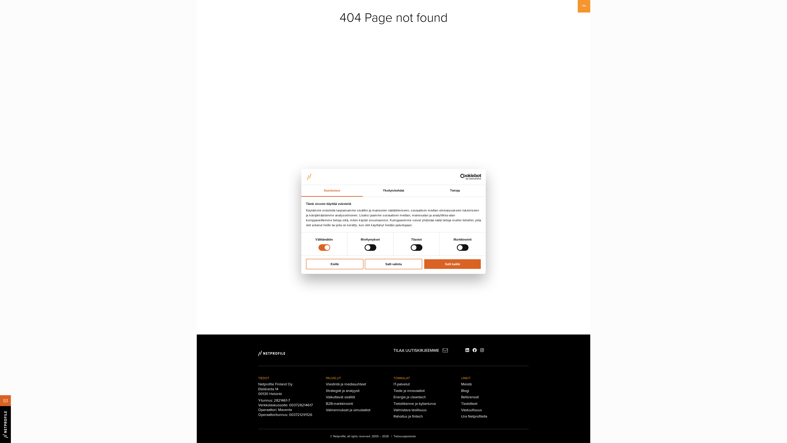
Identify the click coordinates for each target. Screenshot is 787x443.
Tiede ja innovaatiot (409, 390)
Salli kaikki (452, 264)
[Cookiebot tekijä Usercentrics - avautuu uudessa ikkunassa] (463, 177)
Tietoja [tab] (455, 190)
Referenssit (470, 397)
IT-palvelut (402, 384)
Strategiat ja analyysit (342, 390)
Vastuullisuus (471, 409)
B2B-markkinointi (339, 403)
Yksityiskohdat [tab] (393, 190)
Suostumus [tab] (332, 190)
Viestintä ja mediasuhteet (346, 384)
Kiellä (335, 264)
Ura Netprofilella (474, 416)
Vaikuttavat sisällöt (340, 397)
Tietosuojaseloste (405, 436)
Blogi (465, 390)
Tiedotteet (469, 403)
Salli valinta (393, 264)
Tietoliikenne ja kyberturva (415, 403)
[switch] (370, 247)
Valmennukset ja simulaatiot (348, 409)
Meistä (466, 384)
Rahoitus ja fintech (408, 416)
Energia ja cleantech (410, 397)
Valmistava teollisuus (410, 409)
